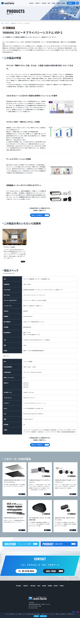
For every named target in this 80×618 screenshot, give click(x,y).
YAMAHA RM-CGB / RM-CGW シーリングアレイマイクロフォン (14, 481)
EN (77, 3)
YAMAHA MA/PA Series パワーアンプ (13, 518)
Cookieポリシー (43, 616)
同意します (36, 616)
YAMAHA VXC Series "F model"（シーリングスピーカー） (65, 481)
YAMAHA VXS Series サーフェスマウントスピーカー (39, 481)
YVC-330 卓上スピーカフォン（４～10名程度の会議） (39, 519)
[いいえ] (78, 615)
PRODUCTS (7, 23)
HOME (2, 23)
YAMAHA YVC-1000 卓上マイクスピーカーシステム (65, 519)
